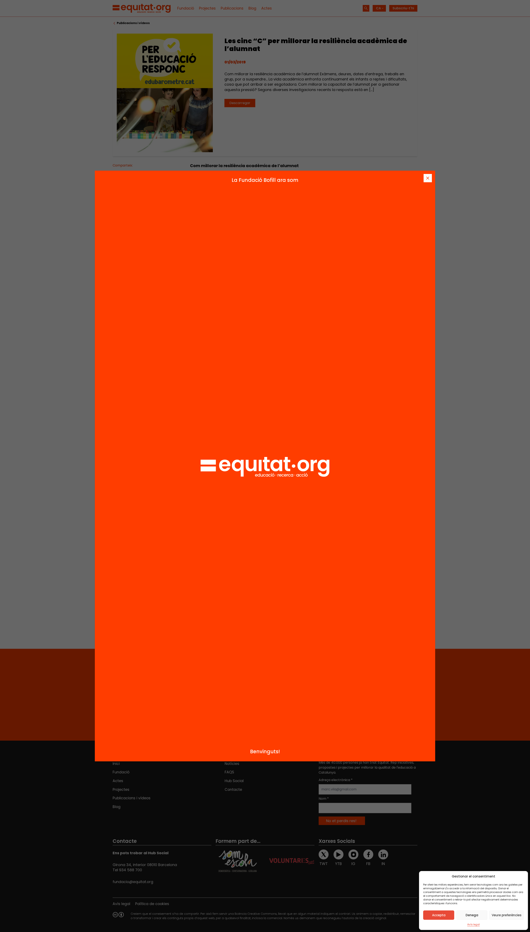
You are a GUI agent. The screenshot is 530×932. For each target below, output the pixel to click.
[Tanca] (428, 178)
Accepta (439, 915)
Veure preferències (507, 915)
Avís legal (473, 924)
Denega (472, 915)
